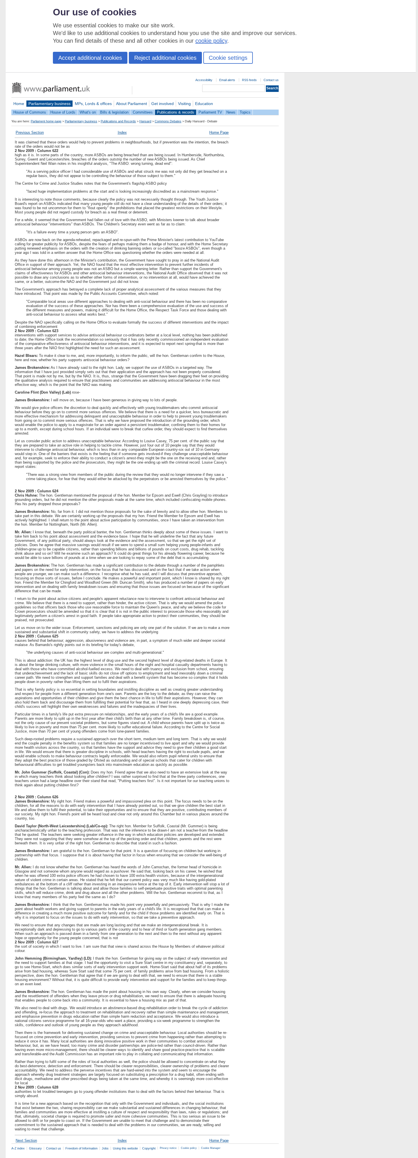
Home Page (219, 132)
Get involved (162, 103)
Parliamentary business (49, 103)
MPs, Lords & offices (93, 103)
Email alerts (227, 80)
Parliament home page (46, 121)
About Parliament (131, 103)
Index (122, 132)
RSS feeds (249, 80)
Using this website (125, 1148)
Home (18, 103)
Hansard (145, 121)
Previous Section (30, 132)
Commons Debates (168, 121)
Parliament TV (210, 112)
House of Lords (62, 112)
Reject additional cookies (165, 58)
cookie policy (211, 41)
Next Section (26, 1140)
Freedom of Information (81, 1148)
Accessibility (203, 80)
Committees (143, 112)
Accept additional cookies (90, 58)
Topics (245, 112)
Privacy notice (168, 1148)
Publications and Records (118, 121)
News (230, 112)
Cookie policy (189, 1148)
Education (204, 103)
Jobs (105, 1148)
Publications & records (175, 112)
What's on (88, 112)
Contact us (271, 80)
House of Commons (29, 112)
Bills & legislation (114, 112)
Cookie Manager (210, 1148)
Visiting (184, 103)
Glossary (35, 1148)
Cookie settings (228, 58)
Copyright (149, 1148)
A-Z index (18, 1148)
